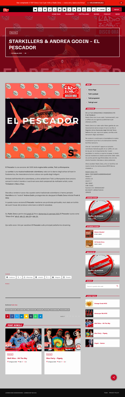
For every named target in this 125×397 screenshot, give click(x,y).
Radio (47, 309)
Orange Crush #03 (100, 303)
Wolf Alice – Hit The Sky (17, 358)
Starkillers (65, 309)
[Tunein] (45, 9)
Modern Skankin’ (99, 232)
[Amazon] (79, 9)
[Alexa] (84, 9)
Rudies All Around (95, 216)
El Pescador (31, 309)
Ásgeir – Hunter (99, 343)
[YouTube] (35, 9)
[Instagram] (64, 9)
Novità (40, 309)
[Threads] (55, 9)
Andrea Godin (11, 309)
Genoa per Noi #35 (100, 313)
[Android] (74, 9)
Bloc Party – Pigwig (54, 358)
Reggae (90, 212)
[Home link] (6, 9)
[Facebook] (69, 9)
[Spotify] (59, 9)
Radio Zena (14, 305)
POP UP (116, 9)
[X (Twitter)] (40, 9)
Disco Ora (14, 33)
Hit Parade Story (99, 242)
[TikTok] (50, 9)
